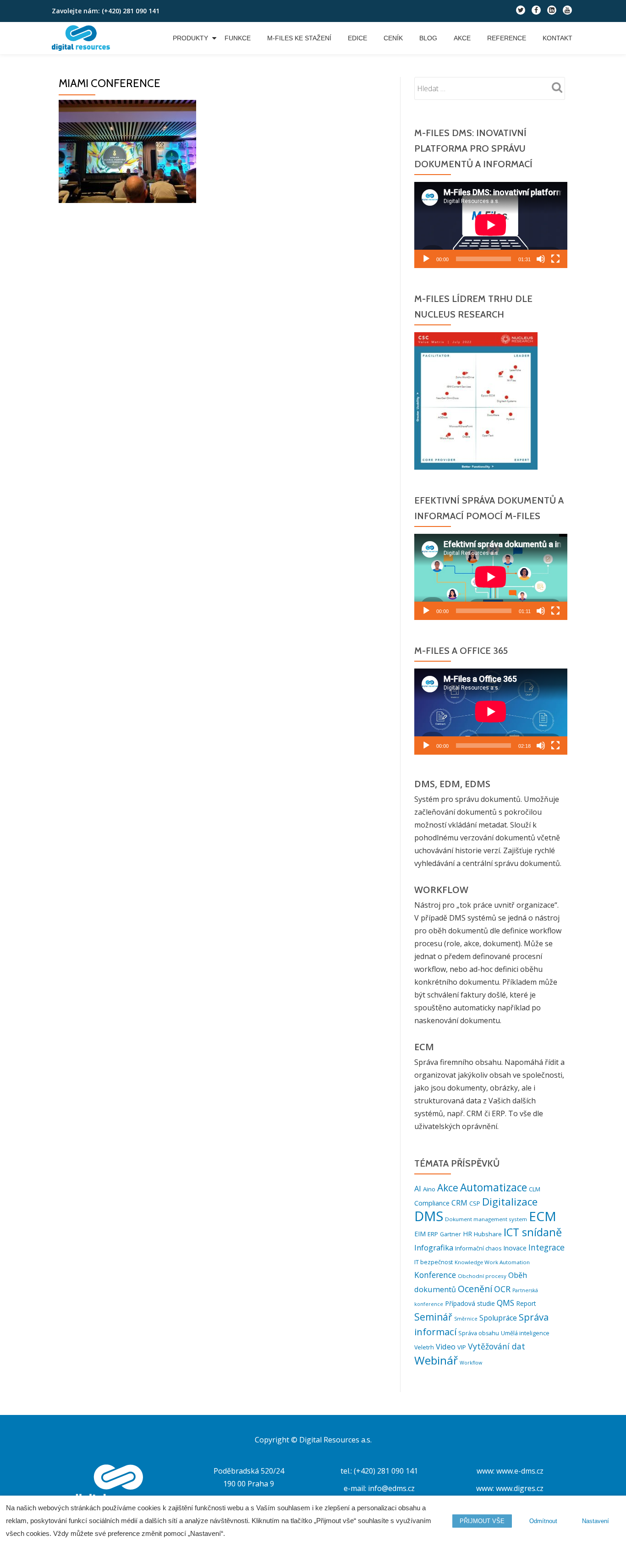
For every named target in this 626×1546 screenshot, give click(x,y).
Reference (506, 38)
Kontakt (557, 38)
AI (417, 1189)
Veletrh (424, 1347)
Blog (428, 38)
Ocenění (475, 1289)
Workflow (471, 1363)
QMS (505, 1303)
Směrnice (466, 1319)
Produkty (190, 38)
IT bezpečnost (433, 1262)
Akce (462, 38)
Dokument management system (486, 1219)
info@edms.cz (391, 1488)
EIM (420, 1233)
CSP (474, 1203)
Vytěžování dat (496, 1346)
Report (526, 1303)
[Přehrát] (426, 258)
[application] (490, 225)
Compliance (432, 1203)
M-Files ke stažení (299, 38)
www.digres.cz (520, 1488)
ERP (433, 1234)
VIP (461, 1347)
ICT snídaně (533, 1232)
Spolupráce (498, 1318)
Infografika (433, 1247)
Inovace (515, 1248)
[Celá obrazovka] (555, 258)
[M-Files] (82, 38)
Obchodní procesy (482, 1275)
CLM (534, 1189)
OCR (502, 1288)
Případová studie (470, 1303)
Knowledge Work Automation (492, 1262)
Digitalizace (510, 1202)
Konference (435, 1275)
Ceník (393, 38)
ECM (542, 1216)
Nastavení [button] (595, 1521)
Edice (357, 38)
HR (467, 1233)
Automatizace (493, 1187)
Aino (429, 1189)
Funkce (238, 38)
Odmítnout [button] (543, 1521)
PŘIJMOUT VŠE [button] (482, 1521)
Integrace (546, 1247)
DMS (428, 1216)
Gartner (450, 1234)
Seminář (433, 1316)
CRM (459, 1203)
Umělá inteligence (525, 1333)
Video (446, 1347)
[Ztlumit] (540, 258)
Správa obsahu (478, 1333)
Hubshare (488, 1234)
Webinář (436, 1360)
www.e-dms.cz (520, 1471)
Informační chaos (478, 1248)
